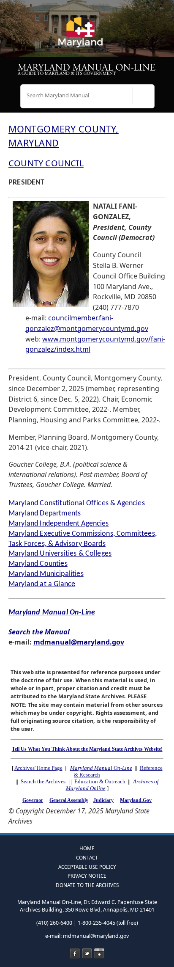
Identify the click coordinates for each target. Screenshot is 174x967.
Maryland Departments (44, 514)
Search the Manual (39, 631)
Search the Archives (43, 781)
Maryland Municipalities (46, 574)
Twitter (87, 953)
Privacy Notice (87, 875)
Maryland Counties (38, 564)
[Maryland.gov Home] (87, 36)
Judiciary (103, 800)
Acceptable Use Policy (87, 866)
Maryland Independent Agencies (58, 524)
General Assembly (68, 800)
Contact (87, 857)
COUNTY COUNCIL (46, 163)
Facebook (75, 953)
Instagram (99, 953)
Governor (32, 800)
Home (87, 848)
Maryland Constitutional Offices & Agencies (76, 503)
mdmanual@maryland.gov (78, 642)
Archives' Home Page (38, 768)
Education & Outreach (99, 781)
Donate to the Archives (87, 885)
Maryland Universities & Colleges (59, 554)
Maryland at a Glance (41, 584)
